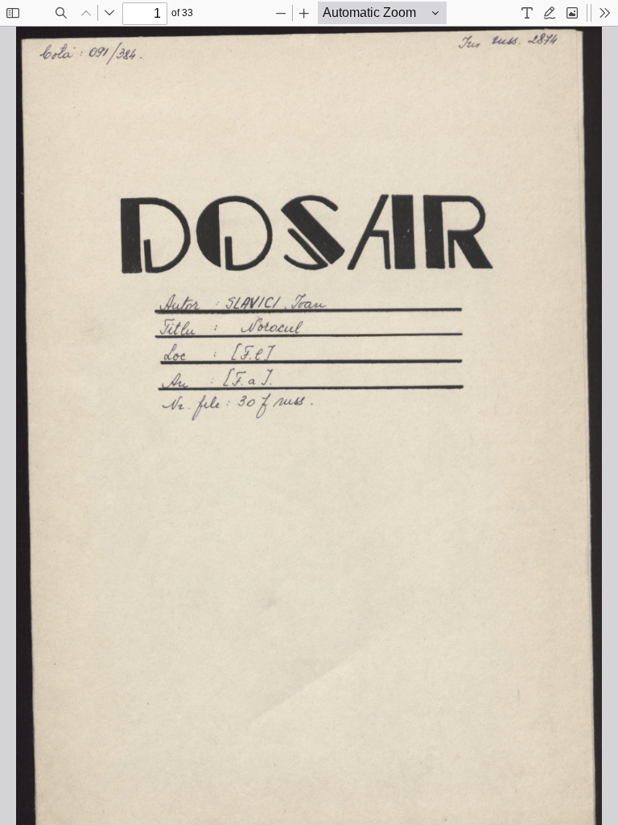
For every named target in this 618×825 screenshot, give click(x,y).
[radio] (527, 13)
